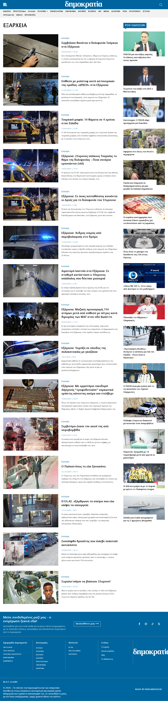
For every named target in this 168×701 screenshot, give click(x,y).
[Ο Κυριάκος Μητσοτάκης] (144, 78)
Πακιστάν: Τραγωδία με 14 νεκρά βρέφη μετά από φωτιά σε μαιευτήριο (139, 455)
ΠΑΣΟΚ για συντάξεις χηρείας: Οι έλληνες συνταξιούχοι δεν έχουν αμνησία (138, 58)
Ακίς (103, 655)
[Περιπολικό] (30, 242)
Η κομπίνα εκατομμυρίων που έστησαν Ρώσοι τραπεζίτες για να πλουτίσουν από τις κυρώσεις (138, 220)
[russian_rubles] (144, 207)
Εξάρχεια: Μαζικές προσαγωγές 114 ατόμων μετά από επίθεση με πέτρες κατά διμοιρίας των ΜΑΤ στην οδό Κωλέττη (89, 313)
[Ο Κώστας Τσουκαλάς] (144, 43)
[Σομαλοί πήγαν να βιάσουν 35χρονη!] (30, 587)
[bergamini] (144, 507)
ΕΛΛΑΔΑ (65, 38)
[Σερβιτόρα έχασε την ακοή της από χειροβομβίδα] (30, 434)
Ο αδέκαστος (107, 659)
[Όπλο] (30, 50)
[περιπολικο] (144, 410)
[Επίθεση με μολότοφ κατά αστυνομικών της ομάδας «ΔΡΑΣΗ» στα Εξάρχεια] (30, 89)
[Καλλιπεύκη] (144, 141)
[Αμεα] (144, 338)
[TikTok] (152, 624)
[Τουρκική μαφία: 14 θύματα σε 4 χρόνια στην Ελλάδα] (30, 127)
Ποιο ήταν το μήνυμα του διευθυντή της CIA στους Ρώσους (135, 255)
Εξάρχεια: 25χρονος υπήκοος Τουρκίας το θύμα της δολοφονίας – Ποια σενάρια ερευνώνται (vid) (89, 160)
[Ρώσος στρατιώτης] (144, 172)
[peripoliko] (30, 357)
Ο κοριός (105, 647)
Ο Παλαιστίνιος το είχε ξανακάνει (83, 466)
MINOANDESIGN (153, 689)
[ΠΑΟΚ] (144, 109)
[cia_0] (144, 241)
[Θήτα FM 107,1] (144, 275)
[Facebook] (139, 624)
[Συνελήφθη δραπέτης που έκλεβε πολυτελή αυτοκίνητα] (30, 549)
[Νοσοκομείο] (30, 280)
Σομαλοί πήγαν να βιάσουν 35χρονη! (86, 581)
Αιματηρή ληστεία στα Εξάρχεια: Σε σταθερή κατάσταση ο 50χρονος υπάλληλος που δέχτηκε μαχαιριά (85, 275)
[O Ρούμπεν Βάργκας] (144, 307)
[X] (159, 624)
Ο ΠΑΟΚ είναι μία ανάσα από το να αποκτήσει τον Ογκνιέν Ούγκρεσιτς (138, 389)
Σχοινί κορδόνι (107, 651)
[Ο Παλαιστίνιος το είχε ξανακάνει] (30, 472)
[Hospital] (144, 441)
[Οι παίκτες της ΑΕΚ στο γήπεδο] (144, 475)
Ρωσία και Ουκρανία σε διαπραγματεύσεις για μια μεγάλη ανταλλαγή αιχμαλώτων (138, 186)
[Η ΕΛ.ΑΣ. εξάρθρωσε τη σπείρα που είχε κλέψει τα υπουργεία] (30, 510)
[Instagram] (146, 624)
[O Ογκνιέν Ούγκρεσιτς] (144, 375)
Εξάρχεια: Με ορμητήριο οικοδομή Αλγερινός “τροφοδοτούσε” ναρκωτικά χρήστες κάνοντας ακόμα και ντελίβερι (87, 390)
